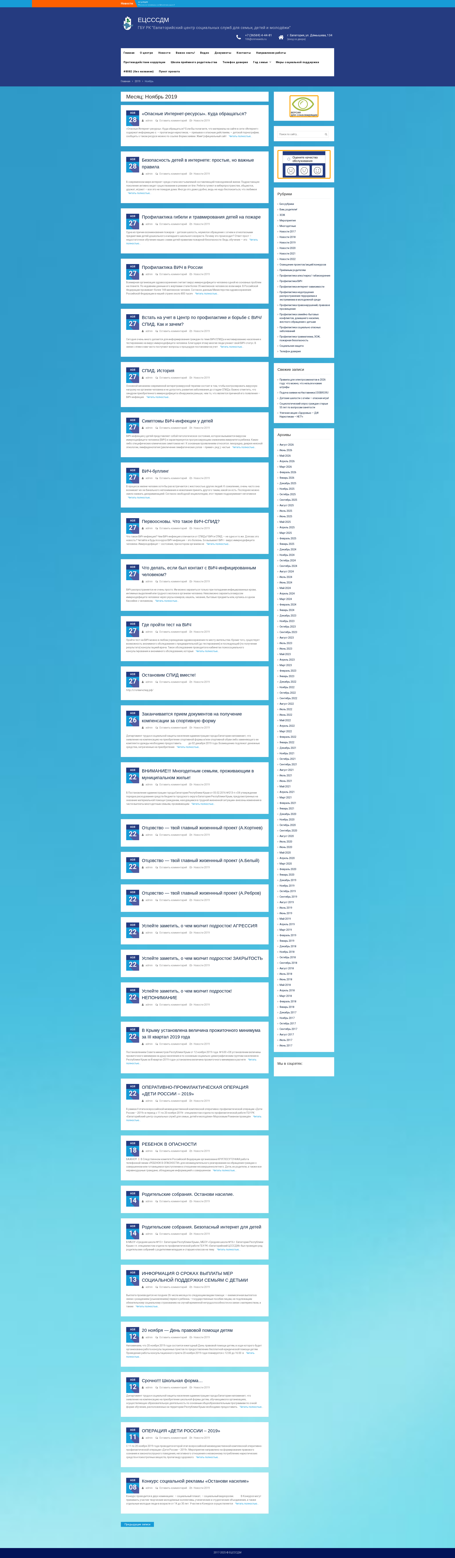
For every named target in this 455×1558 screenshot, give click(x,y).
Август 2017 (287, 1034)
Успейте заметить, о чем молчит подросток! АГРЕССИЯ (199, 925)
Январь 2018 (287, 1007)
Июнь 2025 (286, 516)
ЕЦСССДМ (153, 19)
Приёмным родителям (293, 270)
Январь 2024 (287, 610)
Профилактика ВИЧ (291, 281)
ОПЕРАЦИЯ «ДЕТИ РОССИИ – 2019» (181, 1430)
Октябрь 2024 (288, 560)
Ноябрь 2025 (287, 488)
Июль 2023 (286, 643)
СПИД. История (158, 370)
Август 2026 (287, 444)
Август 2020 (287, 836)
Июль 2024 (286, 577)
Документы (223, 52)
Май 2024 (285, 588)
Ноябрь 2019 (287, 885)
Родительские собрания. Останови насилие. (188, 1194)
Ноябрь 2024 (287, 555)
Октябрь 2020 (288, 825)
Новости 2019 (202, 120)
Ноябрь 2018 (287, 951)
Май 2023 (285, 654)
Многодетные (288, 226)
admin (149, 120)
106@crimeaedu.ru (256, 39)
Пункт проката (169, 71)
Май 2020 (285, 852)
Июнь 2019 (286, 913)
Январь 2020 (287, 874)
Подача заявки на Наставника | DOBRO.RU (304, 392)
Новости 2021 (288, 253)
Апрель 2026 (287, 461)
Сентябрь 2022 (288, 698)
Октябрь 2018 (288, 957)
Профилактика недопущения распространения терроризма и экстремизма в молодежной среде (300, 296)
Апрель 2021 (287, 792)
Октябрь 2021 (288, 758)
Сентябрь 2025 (288, 499)
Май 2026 (285, 455)
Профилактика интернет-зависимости (302, 286)
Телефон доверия (235, 62)
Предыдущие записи (137, 1524)
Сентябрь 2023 (288, 632)
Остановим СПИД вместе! (169, 674)
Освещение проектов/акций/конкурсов (303, 264)
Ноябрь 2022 (287, 687)
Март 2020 (286, 863)
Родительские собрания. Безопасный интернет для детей (201, 1226)
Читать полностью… (240, 136)
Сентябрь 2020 (288, 830)
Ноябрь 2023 (287, 621)
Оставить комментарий (173, 120)
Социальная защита (292, 345)
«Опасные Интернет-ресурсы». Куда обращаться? (194, 113)
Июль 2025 (286, 510)
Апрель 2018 (287, 990)
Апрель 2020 (287, 858)
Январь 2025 (287, 544)
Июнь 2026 (286, 450)
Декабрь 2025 (288, 483)
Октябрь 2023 (288, 626)
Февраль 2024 (288, 604)
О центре (146, 52)
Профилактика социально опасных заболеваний (300, 329)
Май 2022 (285, 720)
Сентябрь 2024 (288, 566)
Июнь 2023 (286, 648)
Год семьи (260, 62)
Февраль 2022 (288, 736)
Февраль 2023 (288, 670)
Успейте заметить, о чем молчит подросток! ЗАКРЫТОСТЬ (202, 958)
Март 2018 (286, 996)
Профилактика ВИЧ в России (172, 267)
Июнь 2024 (286, 582)
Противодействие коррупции (144, 62)
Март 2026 (286, 466)
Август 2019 (287, 902)
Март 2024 (286, 599)
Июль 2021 (286, 775)
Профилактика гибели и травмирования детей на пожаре (201, 216)
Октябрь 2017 (288, 1023)
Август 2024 (287, 571)
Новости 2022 (288, 259)
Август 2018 (287, 968)
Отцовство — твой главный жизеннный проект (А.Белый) (200, 860)
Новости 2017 (288, 231)
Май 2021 (285, 786)
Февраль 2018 (288, 1001)
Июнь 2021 (286, 781)
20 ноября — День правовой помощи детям (187, 1330)
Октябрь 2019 (288, 891)
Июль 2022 (286, 709)
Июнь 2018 (286, 979)
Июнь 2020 (286, 847)
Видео (204, 52)
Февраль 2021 (288, 803)
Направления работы (271, 52)
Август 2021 (287, 770)
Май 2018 (285, 984)
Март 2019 (286, 929)
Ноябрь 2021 (287, 753)
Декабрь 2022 (288, 681)
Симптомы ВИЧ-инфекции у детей (177, 420)
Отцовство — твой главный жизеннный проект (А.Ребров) (201, 892)
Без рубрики (287, 204)
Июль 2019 (286, 907)
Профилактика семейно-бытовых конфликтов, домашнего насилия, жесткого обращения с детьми (299, 318)
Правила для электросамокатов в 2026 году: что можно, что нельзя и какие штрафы (303, 383)
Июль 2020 (286, 841)
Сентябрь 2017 (288, 1029)
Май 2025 (285, 521)
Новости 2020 (288, 248)
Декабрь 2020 (288, 814)
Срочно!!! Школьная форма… (172, 1380)
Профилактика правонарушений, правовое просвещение (305, 307)
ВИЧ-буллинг (155, 471)
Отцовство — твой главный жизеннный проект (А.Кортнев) (202, 827)
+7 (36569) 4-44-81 (258, 35)
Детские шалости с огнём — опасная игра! (304, 398)
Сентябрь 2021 (288, 764)
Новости (164, 52)
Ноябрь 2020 (287, 819)
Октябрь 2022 (288, 692)
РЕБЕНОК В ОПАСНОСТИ (169, 1144)
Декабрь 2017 (288, 1012)
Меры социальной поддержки (297, 62)
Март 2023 (286, 665)
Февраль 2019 (288, 935)
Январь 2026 (287, 477)
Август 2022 (287, 703)
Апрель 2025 (287, 527)
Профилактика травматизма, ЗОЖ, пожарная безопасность (300, 338)
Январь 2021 (287, 808)
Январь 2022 (287, 742)
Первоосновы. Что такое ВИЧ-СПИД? (181, 521)
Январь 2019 (287, 940)
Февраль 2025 (288, 538)
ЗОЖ (282, 215)
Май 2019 (285, 918)
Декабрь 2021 (288, 747)
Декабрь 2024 (288, 549)
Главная (129, 52)
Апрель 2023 (287, 659)
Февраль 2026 (288, 472)
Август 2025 (287, 505)
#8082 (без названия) (139, 71)
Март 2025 (286, 532)
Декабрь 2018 (288, 946)
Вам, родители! (288, 209)
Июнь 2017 (286, 1045)
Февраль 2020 (288, 869)
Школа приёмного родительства (194, 62)
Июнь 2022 (286, 714)
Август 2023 (287, 637)
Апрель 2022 (287, 725)
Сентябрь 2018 (288, 962)
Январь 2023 (287, 676)
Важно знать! (185, 52)
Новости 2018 (288, 237)
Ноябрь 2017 (287, 1018)
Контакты (244, 52)
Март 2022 (286, 731)
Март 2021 (286, 797)
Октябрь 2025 (288, 494)
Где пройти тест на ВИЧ (166, 624)
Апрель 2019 (287, 924)
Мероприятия (288, 220)
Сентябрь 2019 (288, 896)
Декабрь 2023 (288, 615)
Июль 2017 (286, 1040)
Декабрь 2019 (288, 880)
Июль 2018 (286, 973)
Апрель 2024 (287, 593)
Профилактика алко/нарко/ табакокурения (305, 275)
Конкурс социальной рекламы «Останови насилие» (195, 1481)
